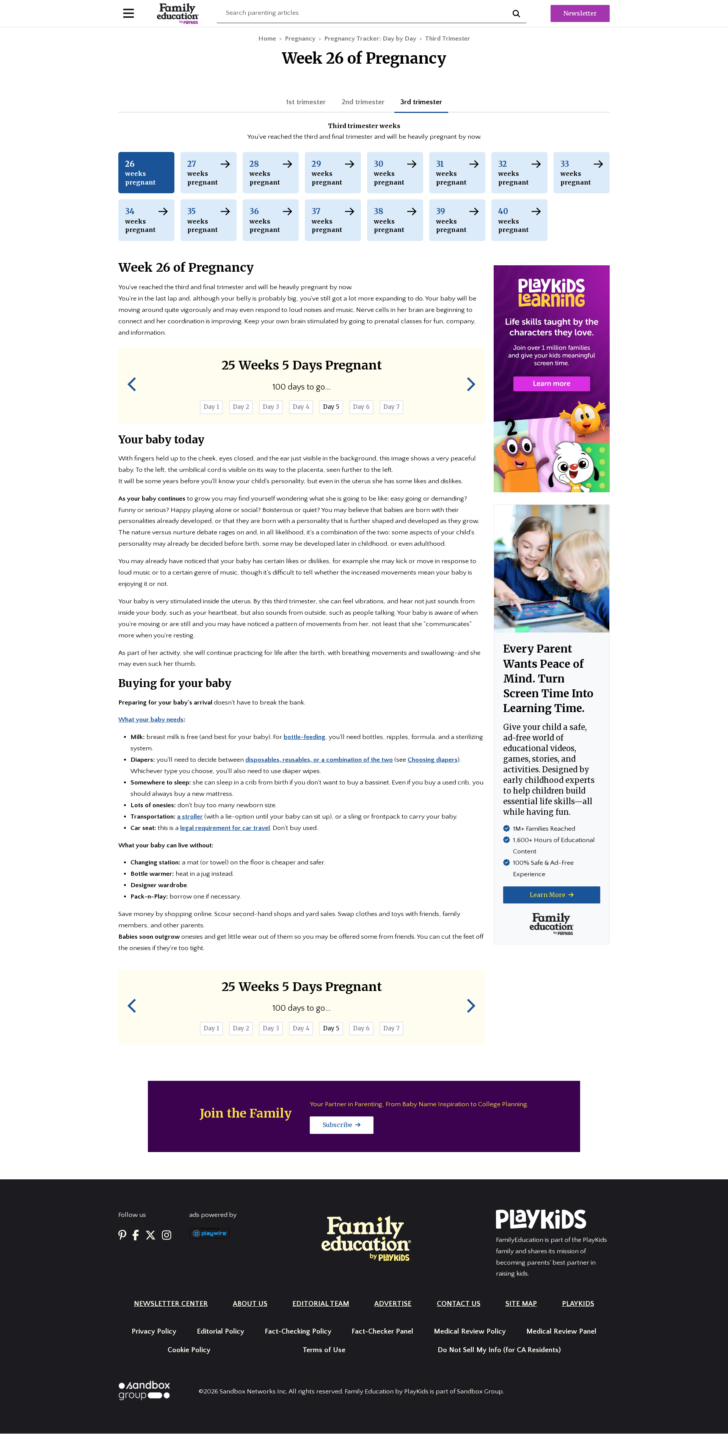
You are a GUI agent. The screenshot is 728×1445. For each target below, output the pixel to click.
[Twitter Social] (150, 1236)
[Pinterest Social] (122, 1236)
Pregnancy (300, 38)
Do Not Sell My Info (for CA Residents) (499, 1350)
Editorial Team (320, 1304)
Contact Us (458, 1304)
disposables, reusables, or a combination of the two (319, 760)
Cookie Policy (189, 1350)
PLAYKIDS (578, 1304)
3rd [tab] (421, 102)
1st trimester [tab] (306, 102)
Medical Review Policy (470, 1331)
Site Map (521, 1304)
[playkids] (552, 378)
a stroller (190, 816)
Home (267, 38)
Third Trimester (447, 38)
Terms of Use (324, 1350)
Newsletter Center (171, 1304)
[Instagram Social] (166, 1236)
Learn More (548, 895)
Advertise (392, 1304)
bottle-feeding (304, 737)
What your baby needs (151, 719)
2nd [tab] (363, 102)
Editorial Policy (220, 1331)
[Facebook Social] (135, 1236)
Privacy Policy (154, 1331)
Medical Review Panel (561, 1331)
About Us (250, 1304)
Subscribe (338, 1125)
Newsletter (580, 13)
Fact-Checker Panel (382, 1331)
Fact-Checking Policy (298, 1331)
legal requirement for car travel (225, 828)
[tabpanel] (364, 132)
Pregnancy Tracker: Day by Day (370, 38)
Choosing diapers (433, 760)
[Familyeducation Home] (366, 1237)
